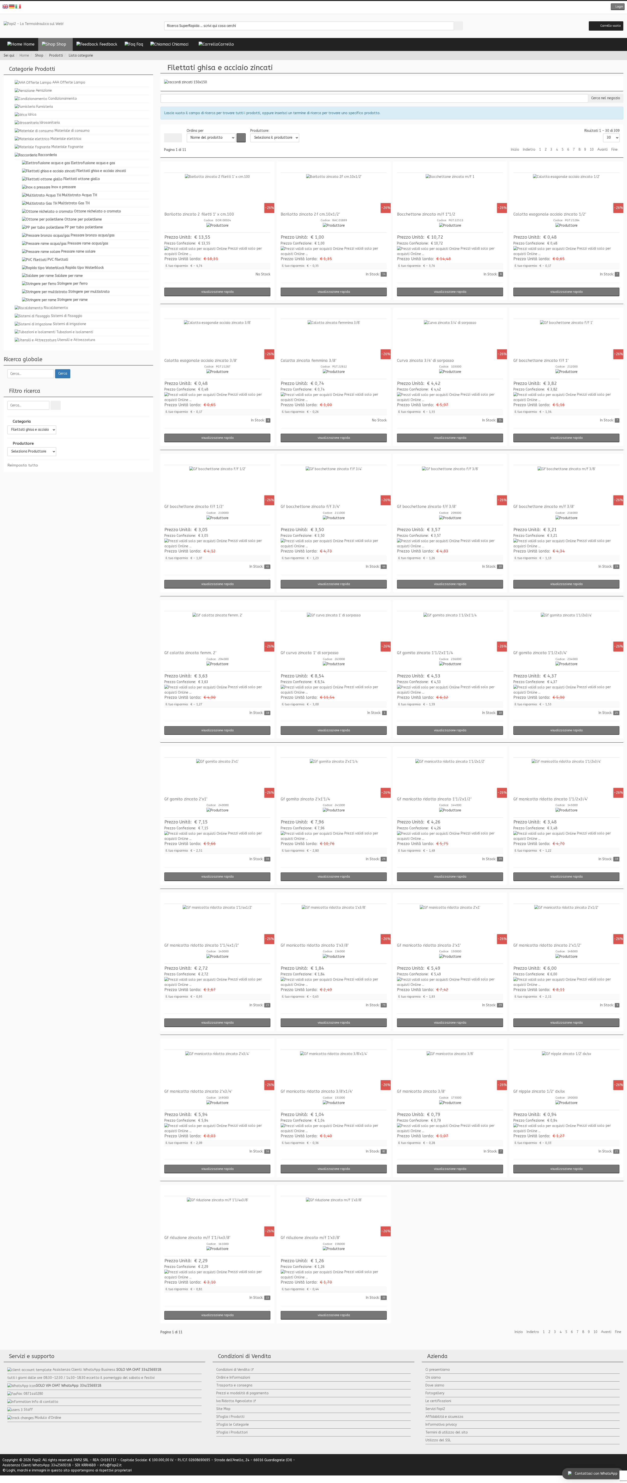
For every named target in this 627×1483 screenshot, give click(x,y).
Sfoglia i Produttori (232, 1432)
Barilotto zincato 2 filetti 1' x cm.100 (199, 214)
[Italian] (18, 6)
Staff (28, 1410)
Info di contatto (45, 1402)
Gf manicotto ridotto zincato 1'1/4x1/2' (201, 945)
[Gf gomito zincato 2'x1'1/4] (334, 777)
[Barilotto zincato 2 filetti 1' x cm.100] (217, 192)
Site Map (223, 1409)
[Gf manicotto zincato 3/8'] (450, 1069)
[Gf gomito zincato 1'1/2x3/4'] (566, 631)
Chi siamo (433, 1377)
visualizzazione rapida (217, 292)
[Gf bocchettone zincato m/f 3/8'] (566, 484)
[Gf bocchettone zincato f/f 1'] (566, 338)
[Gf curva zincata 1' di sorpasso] (334, 631)
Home (24, 55)
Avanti (602, 149)
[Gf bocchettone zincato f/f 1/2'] (217, 484)
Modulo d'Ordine (48, 1418)
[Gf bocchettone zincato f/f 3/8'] (450, 484)
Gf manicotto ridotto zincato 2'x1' (429, 945)
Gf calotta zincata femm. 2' (190, 652)
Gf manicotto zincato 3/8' (421, 1091)
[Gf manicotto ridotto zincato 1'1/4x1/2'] (217, 923)
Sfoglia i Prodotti (230, 1417)
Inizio (515, 149)
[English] (5, 6)
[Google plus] (317, 7)
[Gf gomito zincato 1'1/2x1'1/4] (450, 631)
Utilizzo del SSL (438, 1440)
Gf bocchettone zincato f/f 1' (540, 360)
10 (592, 149)
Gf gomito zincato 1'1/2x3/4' (540, 652)
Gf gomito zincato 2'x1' (185, 799)
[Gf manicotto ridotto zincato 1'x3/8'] (334, 923)
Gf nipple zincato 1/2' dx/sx (539, 1091)
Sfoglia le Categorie (232, 1424)
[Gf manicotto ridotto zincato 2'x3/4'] (217, 1069)
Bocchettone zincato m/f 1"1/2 (426, 214)
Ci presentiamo (437, 1370)
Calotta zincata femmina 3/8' (308, 360)
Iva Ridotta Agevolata (234, 1401)
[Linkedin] (324, 7)
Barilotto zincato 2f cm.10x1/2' (310, 214)
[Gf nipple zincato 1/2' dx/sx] (566, 1069)
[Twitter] (310, 7)
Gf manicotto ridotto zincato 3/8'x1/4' (317, 1091)
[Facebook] (302, 7)
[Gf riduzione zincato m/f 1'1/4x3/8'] (217, 1215)
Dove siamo (434, 1385)
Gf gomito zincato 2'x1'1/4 (305, 799)
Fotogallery (434, 1393)
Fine (614, 149)
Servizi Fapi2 (435, 1409)
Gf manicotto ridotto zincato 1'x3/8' (315, 945)
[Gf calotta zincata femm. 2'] (217, 631)
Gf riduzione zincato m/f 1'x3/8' (310, 1237)
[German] (12, 6)
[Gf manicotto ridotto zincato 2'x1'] (450, 923)
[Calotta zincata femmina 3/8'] (334, 338)
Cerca (62, 373)
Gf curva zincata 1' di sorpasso (309, 652)
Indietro (529, 149)
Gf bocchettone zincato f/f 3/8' (426, 506)
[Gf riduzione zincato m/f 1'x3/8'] (334, 1215)
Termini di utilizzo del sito (446, 1432)
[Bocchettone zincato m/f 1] (450, 192)
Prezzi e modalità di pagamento (242, 1393)
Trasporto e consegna (234, 1385)
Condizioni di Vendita (233, 1370)
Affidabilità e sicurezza (444, 1417)
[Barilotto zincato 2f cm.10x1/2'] (334, 192)
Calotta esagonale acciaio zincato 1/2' (549, 214)
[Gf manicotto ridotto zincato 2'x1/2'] (566, 923)
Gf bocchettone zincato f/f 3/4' (310, 506)
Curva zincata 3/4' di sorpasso (425, 360)
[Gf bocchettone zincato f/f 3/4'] (334, 484)
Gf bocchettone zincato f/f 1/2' (194, 506)
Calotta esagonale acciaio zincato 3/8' (200, 360)
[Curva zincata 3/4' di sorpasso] (450, 338)
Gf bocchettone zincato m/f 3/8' (543, 506)
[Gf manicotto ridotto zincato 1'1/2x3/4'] (566, 777)
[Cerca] (55, 405)
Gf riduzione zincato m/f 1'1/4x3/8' (197, 1237)
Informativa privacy (441, 1424)
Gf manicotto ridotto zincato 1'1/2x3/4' (550, 799)
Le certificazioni (438, 1401)
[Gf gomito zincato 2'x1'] (217, 777)
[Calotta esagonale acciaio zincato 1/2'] (566, 192)
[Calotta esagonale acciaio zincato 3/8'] (217, 338)
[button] (618, 6)
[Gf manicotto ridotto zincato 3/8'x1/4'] (334, 1069)
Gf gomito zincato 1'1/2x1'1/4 (425, 652)
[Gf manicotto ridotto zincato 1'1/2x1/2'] (450, 777)
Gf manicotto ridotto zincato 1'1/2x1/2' (434, 799)
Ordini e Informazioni (233, 1377)
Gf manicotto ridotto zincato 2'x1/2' (547, 945)
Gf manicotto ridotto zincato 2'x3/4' (198, 1091)
